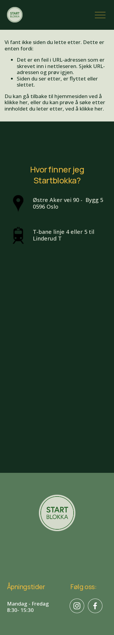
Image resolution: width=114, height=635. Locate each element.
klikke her (16, 102)
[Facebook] (95, 606)
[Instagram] (77, 606)
